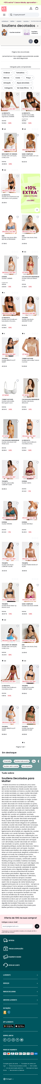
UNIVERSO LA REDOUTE (10, 1000)
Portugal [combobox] (9, 1079)
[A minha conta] (30, 8)
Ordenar (6, 73)
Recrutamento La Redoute (17, 1070)
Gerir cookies (33, 1066)
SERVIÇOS (6, 983)
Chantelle (7, 761)
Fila (34, 761)
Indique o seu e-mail (9, 922)
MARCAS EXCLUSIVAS (9, 991)
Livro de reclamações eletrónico (14, 1068)
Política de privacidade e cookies (18, 1066)
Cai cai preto (27, 766)
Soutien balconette (22, 761)
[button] (36, 8)
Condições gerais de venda (10, 1063)
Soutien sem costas (11, 766)
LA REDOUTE (7, 975)
